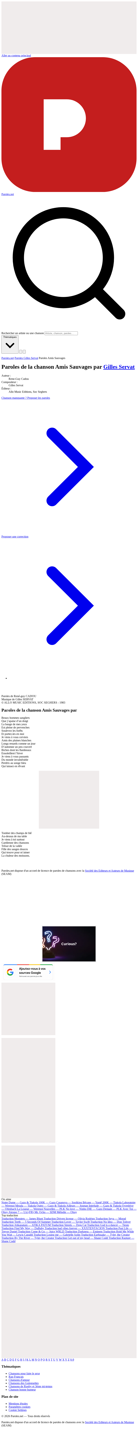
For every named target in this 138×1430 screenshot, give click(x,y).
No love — (76, 1208)
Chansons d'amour (19, 1379)
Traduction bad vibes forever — (75, 1228)
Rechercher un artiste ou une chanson (22, 333)
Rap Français (16, 1376)
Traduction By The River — (28, 1237)
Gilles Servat (119, 367)
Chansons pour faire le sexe (24, 1373)
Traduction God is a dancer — (108, 1225)
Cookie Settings (18, 1410)
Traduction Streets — (68, 1225)
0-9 (72, 1359)
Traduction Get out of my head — (81, 1237)
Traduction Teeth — (26, 1221)
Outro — (51, 1205)
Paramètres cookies (19, 1406)
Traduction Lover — (70, 1221)
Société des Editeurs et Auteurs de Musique (109, 870)
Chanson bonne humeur (22, 1389)
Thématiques (10, 337)
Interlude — (105, 1205)
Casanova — (69, 1202)
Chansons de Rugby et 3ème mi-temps (30, 1386)
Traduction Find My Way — (22, 1228)
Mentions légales (18, 1403)
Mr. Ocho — (45, 1212)
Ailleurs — (77, 1205)
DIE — (94, 1208)
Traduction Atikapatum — (26, 1225)
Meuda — (25, 1205)
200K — (112, 1202)
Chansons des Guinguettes (24, 1383)
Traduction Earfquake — (105, 1234)
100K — (47, 1202)
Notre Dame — (19, 1202)
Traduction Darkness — (83, 1231)
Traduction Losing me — (57, 1234)
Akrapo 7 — (21, 1212)
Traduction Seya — (111, 1218)
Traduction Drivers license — (69, 1218)
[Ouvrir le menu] (24, 352)
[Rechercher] (20, 352)
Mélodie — (67, 1212)
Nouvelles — (54, 1208)
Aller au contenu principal (16, 55)
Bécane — (92, 1202)
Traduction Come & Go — (41, 1231)
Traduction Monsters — (22, 1218)
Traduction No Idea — (110, 1221)
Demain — (112, 1208)
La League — (30, 1208)
